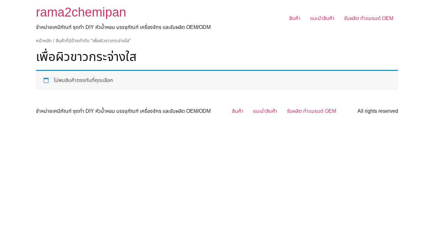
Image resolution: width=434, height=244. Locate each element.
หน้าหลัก (44, 40)
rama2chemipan (81, 12)
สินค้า (295, 18)
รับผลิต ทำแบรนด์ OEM (368, 18)
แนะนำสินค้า (322, 18)
